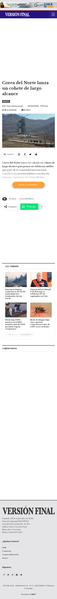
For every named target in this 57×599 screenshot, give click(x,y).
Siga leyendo (28, 185)
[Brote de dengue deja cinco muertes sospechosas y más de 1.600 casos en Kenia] (41, 310)
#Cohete (12, 199)
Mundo (6, 101)
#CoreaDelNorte (27, 199)
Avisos (5, 558)
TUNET (33, 594)
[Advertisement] (28, 50)
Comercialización (10, 555)
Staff (4, 548)
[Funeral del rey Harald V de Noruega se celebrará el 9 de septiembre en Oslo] (41, 279)
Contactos (6, 551)
